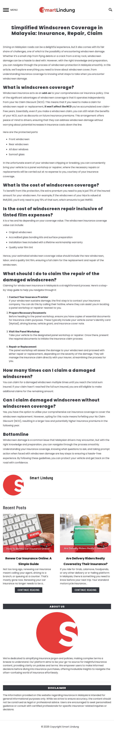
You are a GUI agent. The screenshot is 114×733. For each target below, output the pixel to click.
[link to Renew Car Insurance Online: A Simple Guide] (28, 533)
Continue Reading (28, 590)
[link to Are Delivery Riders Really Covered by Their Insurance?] (85, 533)
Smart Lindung (41, 478)
